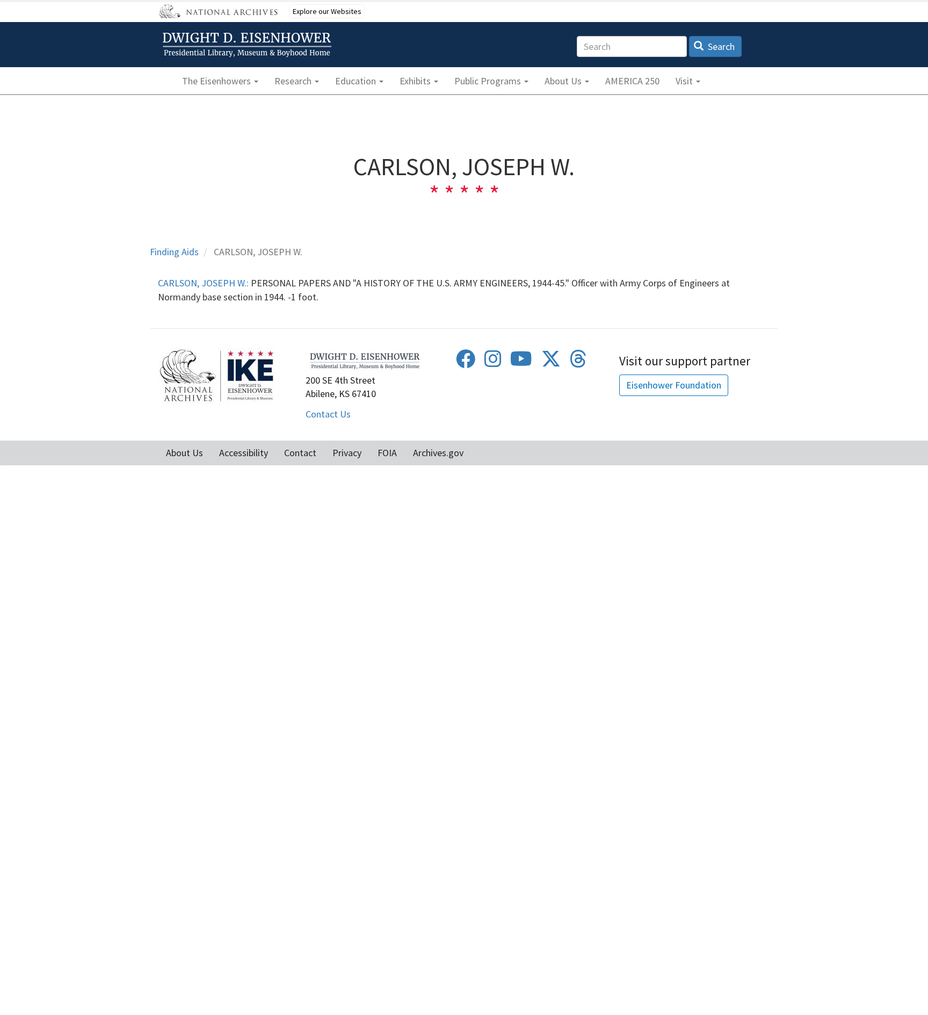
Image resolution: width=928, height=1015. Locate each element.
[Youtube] (521, 362)
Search (720, 46)
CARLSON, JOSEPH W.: (203, 283)
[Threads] (578, 362)
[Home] (248, 44)
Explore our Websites (327, 11)
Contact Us (328, 414)
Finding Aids (174, 252)
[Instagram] (493, 362)
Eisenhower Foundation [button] (673, 385)
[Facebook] (465, 362)
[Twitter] (551, 362)
